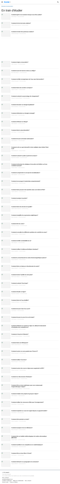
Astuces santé (5, 482)
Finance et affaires (14, 482)
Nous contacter (28, 480)
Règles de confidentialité (18, 480)
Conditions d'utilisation (7, 480)
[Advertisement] (30, 50)
